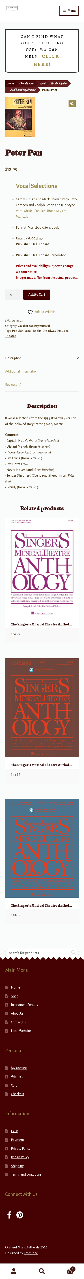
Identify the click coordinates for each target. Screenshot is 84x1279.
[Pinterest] (20, 1215)
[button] (72, 103)
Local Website (21, 1031)
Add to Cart (36, 294)
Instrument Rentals (24, 1005)
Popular (39, 211)
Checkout (17, 1094)
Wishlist (17, 1076)
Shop (14, 996)
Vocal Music (24, 211)
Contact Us (18, 1022)
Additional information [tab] (21, 371)
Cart (14, 1085)
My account (19, 1068)
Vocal (42, 83)
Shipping (17, 1166)
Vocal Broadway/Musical (23, 90)
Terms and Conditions (26, 1174)
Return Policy (20, 1157)
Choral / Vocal (26, 83)
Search (42, 1271)
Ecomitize (31, 1253)
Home (10, 83)
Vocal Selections (36, 186)
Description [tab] (13, 358)
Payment (17, 1140)
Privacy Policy (20, 1148)
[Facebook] (9, 1215)
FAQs (14, 1131)
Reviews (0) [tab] (13, 384)
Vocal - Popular (59, 83)
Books (37, 331)
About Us (17, 1013)
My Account (14, 1271)
